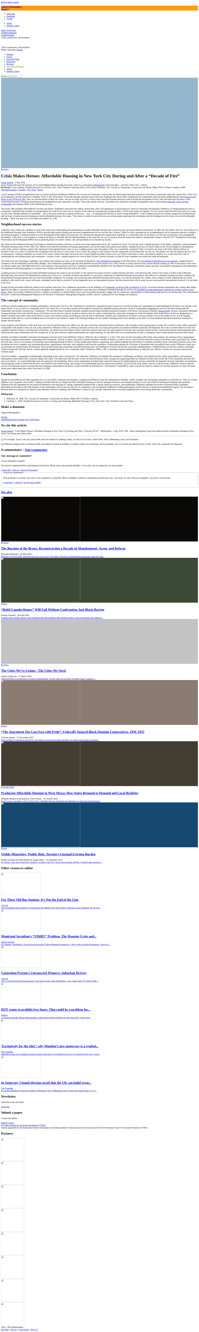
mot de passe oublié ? (32, 482)
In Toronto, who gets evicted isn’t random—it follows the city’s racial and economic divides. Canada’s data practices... (51, 862)
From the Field (7, 787)
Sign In (13, 1329)
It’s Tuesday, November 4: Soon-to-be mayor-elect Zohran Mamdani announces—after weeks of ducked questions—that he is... (55, 944)
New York (31, 190)
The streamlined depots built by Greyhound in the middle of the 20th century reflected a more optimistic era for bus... (51, 908)
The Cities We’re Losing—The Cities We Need (33, 670)
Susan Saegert (7, 182)
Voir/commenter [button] (36, 450)
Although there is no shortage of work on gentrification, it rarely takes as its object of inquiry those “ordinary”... (48, 679)
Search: (4, 76)
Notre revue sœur (8, 30)
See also (6, 492)
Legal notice (23, 1329)
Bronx (40, 190)
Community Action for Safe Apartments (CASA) (126, 287)
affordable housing (9, 190)
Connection (6, 470)
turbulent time (99, 185)
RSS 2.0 (34, 1329)
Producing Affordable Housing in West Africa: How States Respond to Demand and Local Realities (69, 793)
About (9, 69)
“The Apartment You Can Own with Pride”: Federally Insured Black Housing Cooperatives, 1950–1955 (72, 732)
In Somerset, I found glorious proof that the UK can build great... (46, 1082)
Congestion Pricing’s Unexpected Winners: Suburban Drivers (44, 973)
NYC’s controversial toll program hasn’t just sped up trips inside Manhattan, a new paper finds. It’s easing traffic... (49, 981)
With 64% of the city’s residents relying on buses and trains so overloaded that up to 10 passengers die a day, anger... (50, 1054)
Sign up (15, 470)
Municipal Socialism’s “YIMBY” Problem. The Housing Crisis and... (48, 936)
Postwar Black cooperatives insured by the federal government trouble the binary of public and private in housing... (50, 740)
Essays (4, 604)
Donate (20, 50)
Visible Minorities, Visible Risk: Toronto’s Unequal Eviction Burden (48, 854)
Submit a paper (12, 71)
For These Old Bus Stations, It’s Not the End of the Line (40, 899)
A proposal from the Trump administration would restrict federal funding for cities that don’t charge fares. (46, 1017)
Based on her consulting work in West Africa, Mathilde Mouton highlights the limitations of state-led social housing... (51, 801)
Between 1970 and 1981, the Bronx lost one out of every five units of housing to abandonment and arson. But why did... (52, 556)
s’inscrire (18, 482)
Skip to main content (10, 2)
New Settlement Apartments (108, 261)
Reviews (5, 169)
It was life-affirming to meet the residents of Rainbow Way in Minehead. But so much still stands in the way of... (49, 1091)
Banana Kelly (164, 311)
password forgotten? (29, 470)
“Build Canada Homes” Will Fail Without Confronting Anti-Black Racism (52, 609)
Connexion (8, 482)
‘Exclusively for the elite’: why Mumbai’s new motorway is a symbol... (49, 1046)
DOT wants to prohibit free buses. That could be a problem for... (45, 1009)
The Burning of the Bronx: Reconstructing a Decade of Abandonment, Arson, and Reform (63, 548)
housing (22, 190)
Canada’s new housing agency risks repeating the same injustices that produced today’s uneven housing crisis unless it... (52, 618)
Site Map (5, 1329)
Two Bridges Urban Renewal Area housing (159, 261)
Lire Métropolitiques (15, 66)
